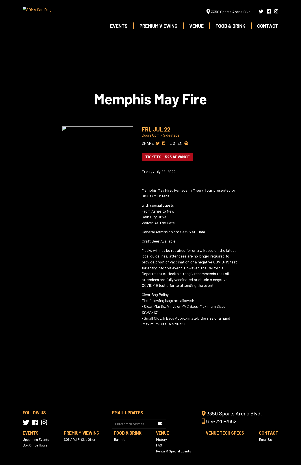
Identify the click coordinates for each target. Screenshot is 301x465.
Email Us (265, 439)
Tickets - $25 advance (167, 156)
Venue (196, 26)
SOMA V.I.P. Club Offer (79, 439)
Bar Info (119, 439)
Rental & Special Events (173, 451)
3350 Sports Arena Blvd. (231, 11)
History (161, 439)
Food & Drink (230, 26)
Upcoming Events (36, 439)
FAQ (159, 445)
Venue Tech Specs (225, 432)
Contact (267, 26)
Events (119, 26)
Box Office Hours (35, 445)
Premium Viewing (158, 26)
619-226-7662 (220, 421)
